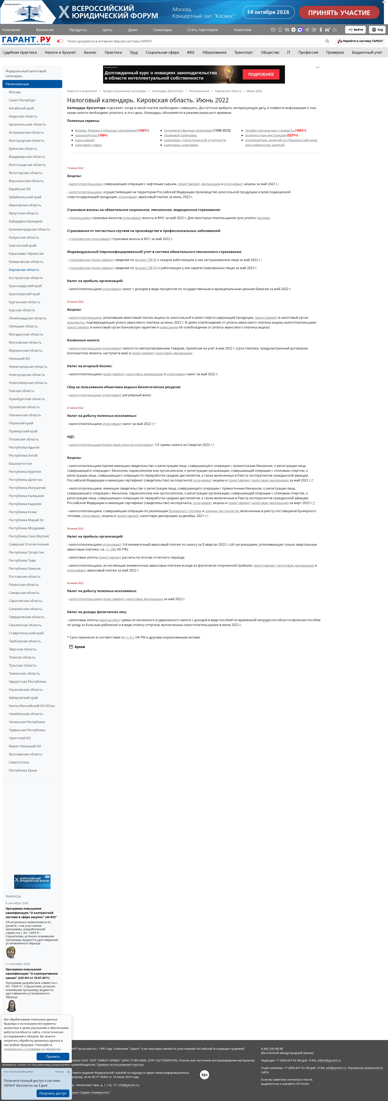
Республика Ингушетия (27, 487)
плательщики (80, 218)
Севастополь (19, 762)
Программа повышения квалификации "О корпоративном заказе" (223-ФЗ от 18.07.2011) (32, 973)
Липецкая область (23, 326)
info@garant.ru (128, 1085)
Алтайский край (21, 108)
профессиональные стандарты (269, 130)
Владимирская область (27, 156)
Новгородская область (27, 374)
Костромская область (26, 278)
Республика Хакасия (25, 568)
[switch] (60, 41)
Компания (11, 29)
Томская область (22, 657)
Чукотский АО (20, 738)
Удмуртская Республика (27, 681)
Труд (134, 52)
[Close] (68, 1072)
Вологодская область (26, 173)
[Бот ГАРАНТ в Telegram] (314, 29)
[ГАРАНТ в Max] (300, 29)
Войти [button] (358, 29)
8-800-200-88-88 (272, 1049)
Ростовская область (25, 576)
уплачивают (233, 184)
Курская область (22, 310)
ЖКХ (190, 52)
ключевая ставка (88, 145)
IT (288, 52)
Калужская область (24, 237)
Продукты (78, 29)
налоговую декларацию (173, 353)
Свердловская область (27, 617)
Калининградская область (29, 229)
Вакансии (45, 29)
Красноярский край (24, 294)
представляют (189, 184)
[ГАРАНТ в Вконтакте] (287, 29)
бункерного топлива (185, 511)
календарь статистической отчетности (195, 140)
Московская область (25, 342)
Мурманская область (25, 350)
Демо (132, 29)
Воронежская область (26, 181)
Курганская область (24, 302)
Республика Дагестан (25, 479)
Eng (380, 29)
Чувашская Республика (27, 730)
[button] (360, 41)
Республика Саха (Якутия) (29, 536)
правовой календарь (180, 135)
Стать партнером (202, 29)
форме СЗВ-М (145, 260)
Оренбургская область (27, 399)
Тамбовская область (25, 641)
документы (75, 322)
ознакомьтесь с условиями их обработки (32, 1049)
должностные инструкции (265, 135)
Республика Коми (23, 512)
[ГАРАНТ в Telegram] (307, 29)
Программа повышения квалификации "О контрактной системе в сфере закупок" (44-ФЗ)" (31, 913)
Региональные (17, 84)
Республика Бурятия (25, 471)
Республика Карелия (25, 504)
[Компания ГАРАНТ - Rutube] (327, 29)
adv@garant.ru (336, 1068)
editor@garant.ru (329, 1060)
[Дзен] (293, 30)
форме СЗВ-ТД (146, 268)
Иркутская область (24, 213)
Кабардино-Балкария (25, 221)
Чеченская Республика (27, 722)
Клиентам (242, 29)
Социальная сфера (162, 52)
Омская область (22, 391)
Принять (53, 1056)
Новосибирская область (28, 383)
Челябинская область (26, 714)
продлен (263, 218)
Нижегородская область (28, 366)
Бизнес (90, 52)
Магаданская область (26, 334)
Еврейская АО (20, 189)
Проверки (335, 52)
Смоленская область (25, 625)
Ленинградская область (28, 318)
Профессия (308, 52)
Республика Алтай (23, 455)
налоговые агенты (118, 444)
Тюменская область (24, 673)
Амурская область (23, 116)
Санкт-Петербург (22, 100)
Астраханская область (26, 132)
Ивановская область (25, 205)
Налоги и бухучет (60, 52)
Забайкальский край (25, 197)
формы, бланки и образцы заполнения (106, 130)
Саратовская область (26, 601)
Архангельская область (27, 124)
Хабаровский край (23, 697)
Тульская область (23, 665)
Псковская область (24, 439)
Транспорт (243, 52)
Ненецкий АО (19, 358)
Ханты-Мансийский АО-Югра (32, 706)
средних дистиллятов (222, 511)
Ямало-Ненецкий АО (25, 746)
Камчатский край (22, 245)
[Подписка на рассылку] (273, 29)
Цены (107, 29)
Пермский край (21, 423)
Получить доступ (52, 1093)
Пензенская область (25, 415)
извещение (169, 327)
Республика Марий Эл (26, 520)
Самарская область (24, 592)
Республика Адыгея (24, 447)
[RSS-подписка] (334, 29)
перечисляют (109, 620)
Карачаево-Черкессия (26, 253)
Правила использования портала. (120, 1064)
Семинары (162, 29)
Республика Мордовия (27, 528)
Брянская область (23, 148)
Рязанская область (24, 584)
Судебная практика (19, 52)
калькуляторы (86, 135)
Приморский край (23, 431)
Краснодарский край (25, 286)
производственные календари (188, 130)
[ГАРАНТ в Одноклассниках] (320, 29)
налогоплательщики (85, 184)
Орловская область (24, 407)
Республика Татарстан (26, 552)
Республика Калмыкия (26, 496)
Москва (15, 92)
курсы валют (85, 140)
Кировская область (24, 269)
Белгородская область (26, 140)
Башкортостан (20, 463)
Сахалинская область (26, 609)
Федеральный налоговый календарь (26, 73)
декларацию (210, 184)
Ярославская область (26, 754)
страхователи (80, 239)
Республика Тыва (22, 560)
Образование (214, 52)
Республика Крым (23, 770)
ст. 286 (111, 549)
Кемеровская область (26, 261)
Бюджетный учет (367, 52)
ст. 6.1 (130, 637)
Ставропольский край (26, 633)
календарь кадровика (181, 145)
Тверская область (23, 649)
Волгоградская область (27, 165)
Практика (113, 52)
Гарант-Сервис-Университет (90, 1092)
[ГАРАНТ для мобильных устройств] (280, 29)
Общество (270, 52)
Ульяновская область (26, 689)
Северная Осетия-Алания (29, 544)
